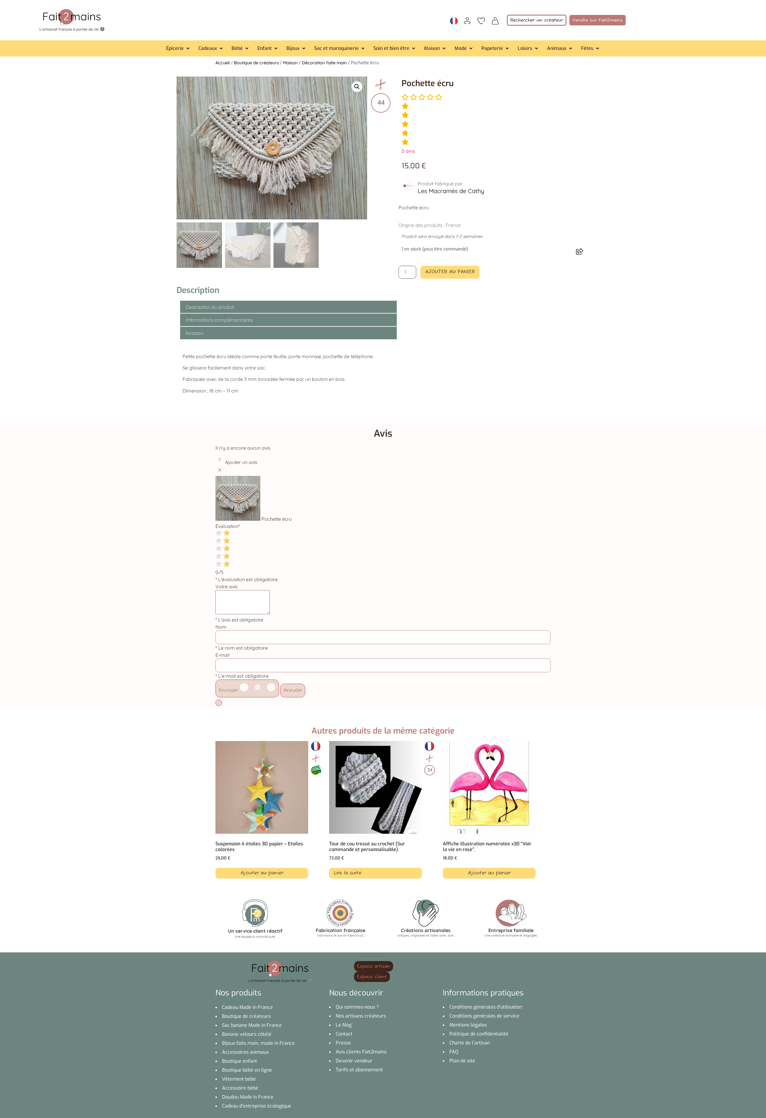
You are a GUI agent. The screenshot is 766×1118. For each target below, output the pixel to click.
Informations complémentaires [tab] (219, 320)
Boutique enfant (239, 1061)
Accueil (222, 62)
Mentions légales (468, 1025)
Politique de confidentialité (478, 1034)
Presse (343, 1043)
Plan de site (462, 1061)
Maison (290, 62)
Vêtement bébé (239, 1079)
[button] (178, 48)
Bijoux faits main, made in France (258, 1043)
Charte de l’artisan (469, 1043)
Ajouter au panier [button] (262, 873)
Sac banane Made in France (252, 1025)
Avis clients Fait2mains (361, 1052)
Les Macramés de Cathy (451, 191)
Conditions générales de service (484, 1016)
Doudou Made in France (247, 1097)
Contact (344, 1034)
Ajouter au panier (450, 272)
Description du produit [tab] (210, 307)
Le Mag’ (344, 1025)
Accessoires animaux (245, 1052)
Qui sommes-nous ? (357, 1007)
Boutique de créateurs (256, 62)
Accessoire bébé (240, 1088)
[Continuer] (218, 702)
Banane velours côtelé (246, 1034)
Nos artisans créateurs (361, 1016)
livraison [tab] (194, 333)
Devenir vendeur (354, 1061)
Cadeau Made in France (247, 1007)
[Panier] (495, 20)
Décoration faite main (324, 62)
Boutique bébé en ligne (247, 1070)
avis (408, 151)
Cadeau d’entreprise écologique (256, 1106)
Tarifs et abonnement (359, 1070)
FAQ (453, 1052)
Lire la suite (347, 873)
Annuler (292, 691)
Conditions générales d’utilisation (485, 1007)
